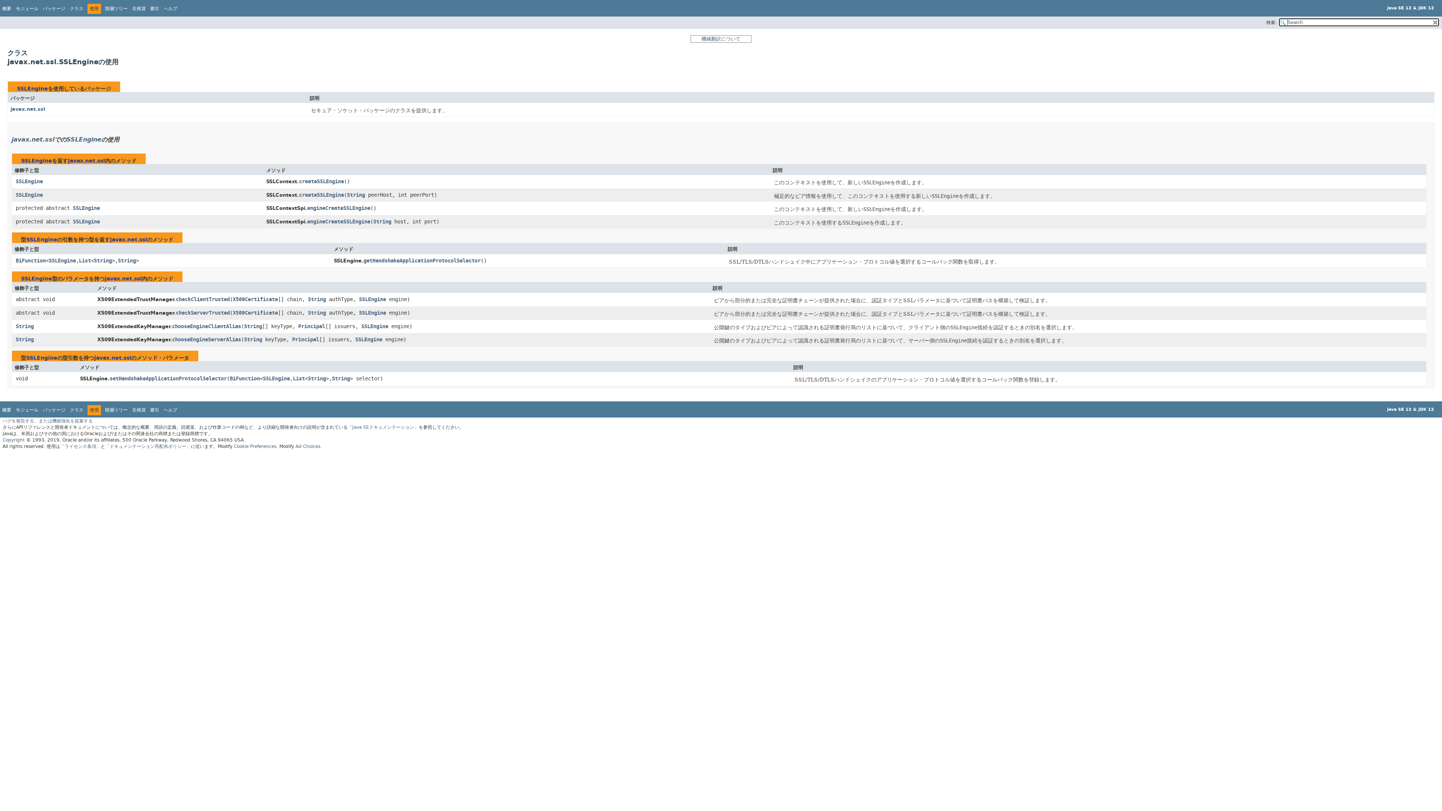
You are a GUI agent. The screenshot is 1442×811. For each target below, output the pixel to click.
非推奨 (139, 8)
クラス (76, 8)
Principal (311, 326)
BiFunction (31, 261)
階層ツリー (116, 8)
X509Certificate (255, 299)
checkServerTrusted (203, 313)
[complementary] (255, 446)
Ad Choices (308, 446)
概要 (6, 8)
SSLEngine (32, 89)
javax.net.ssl (28, 109)
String (356, 195)
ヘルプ (170, 8)
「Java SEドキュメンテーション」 (383, 427)
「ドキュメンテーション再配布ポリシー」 (148, 446)
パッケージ (54, 8)
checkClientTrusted (203, 299)
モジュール (27, 8)
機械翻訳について (721, 39)
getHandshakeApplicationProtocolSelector (422, 261)
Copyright (14, 440)
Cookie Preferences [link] (255, 446)
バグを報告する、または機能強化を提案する (48, 421)
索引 (154, 8)
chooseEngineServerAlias (206, 339)
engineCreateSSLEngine (338, 208)
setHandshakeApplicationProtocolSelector (168, 378)
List (85, 261)
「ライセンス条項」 (80, 446)
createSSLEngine (321, 181)
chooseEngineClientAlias (206, 326)
